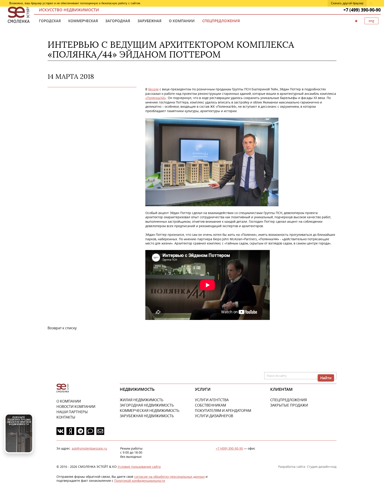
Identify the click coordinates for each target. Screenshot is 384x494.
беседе (153, 89)
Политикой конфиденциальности (139, 480)
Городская (50, 20)
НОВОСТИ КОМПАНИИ (75, 406)
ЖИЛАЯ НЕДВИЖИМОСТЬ (141, 399)
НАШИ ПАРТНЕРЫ (72, 411)
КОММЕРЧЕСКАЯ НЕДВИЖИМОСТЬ (149, 410)
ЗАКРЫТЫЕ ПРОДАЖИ (289, 405)
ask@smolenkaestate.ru (89, 448)
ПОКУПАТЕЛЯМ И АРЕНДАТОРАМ (223, 410)
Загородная (117, 20)
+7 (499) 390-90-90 (229, 448)
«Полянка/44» (155, 98)
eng (371, 21)
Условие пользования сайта (139, 466)
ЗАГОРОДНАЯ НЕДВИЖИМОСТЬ (147, 405)
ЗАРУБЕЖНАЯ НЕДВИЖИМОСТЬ (147, 415)
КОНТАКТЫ (65, 417)
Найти (326, 377)
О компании (182, 20)
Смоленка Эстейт (19, 15)
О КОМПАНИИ (68, 401)
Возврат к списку (62, 327)
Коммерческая (83, 20)
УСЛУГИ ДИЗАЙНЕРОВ (214, 415)
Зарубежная (149, 20)
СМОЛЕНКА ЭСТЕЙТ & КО (62, 388)
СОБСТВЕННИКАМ (210, 405)
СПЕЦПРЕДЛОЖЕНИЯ (288, 399)
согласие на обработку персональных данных (169, 476)
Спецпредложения (221, 20)
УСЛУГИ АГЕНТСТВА (212, 399)
